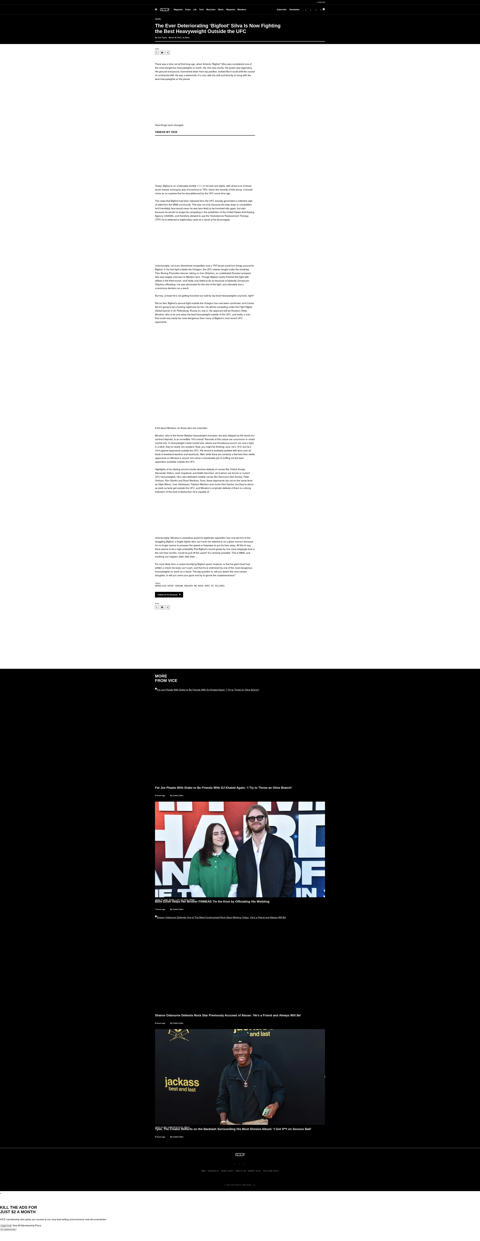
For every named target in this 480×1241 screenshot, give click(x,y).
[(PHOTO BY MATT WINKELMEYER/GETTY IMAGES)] (240, 1077)
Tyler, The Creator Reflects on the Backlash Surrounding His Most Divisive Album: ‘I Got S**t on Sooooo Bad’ (233, 1129)
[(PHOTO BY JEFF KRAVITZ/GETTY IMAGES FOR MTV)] (240, 735)
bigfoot (171, 585)
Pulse (188, 10)
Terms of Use (240, 1171)
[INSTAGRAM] (237, 1163)
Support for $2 (6, 1226)
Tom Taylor (162, 38)
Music (221, 10)
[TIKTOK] (242, 1163)
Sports (158, 19)
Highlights (188, 585)
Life (195, 10)
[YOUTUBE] (247, 1163)
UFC (212, 585)
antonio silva (160, 585)
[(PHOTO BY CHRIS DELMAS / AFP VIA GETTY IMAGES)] (240, 849)
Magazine (178, 10)
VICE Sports (219, 585)
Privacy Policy (227, 1171)
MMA (195, 585)
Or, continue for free (8, 1229)
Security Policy (254, 1171)
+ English (320, 2)
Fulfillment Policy (271, 1171)
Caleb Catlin (178, 909)
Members (242, 10)
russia (200, 585)
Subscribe (281, 10)
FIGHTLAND (179, 585)
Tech (201, 10)
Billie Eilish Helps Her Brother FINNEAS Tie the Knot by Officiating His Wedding (212, 901)
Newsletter (295, 10)
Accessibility (213, 1171)
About (203, 1171)
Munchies (211, 10)
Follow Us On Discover (168, 595)
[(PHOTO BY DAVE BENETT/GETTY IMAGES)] (240, 963)
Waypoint (230, 10)
